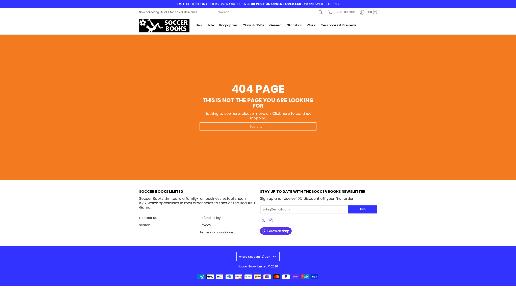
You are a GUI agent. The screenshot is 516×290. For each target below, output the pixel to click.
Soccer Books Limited (252, 266)
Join (362, 209)
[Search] (320, 12)
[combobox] (266, 12)
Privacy (205, 225)
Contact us (148, 217)
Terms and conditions (216, 232)
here (286, 113)
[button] (263, 221)
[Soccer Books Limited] (164, 25)
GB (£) (372, 12)
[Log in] (362, 12)
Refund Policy (210, 217)
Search (144, 225)
